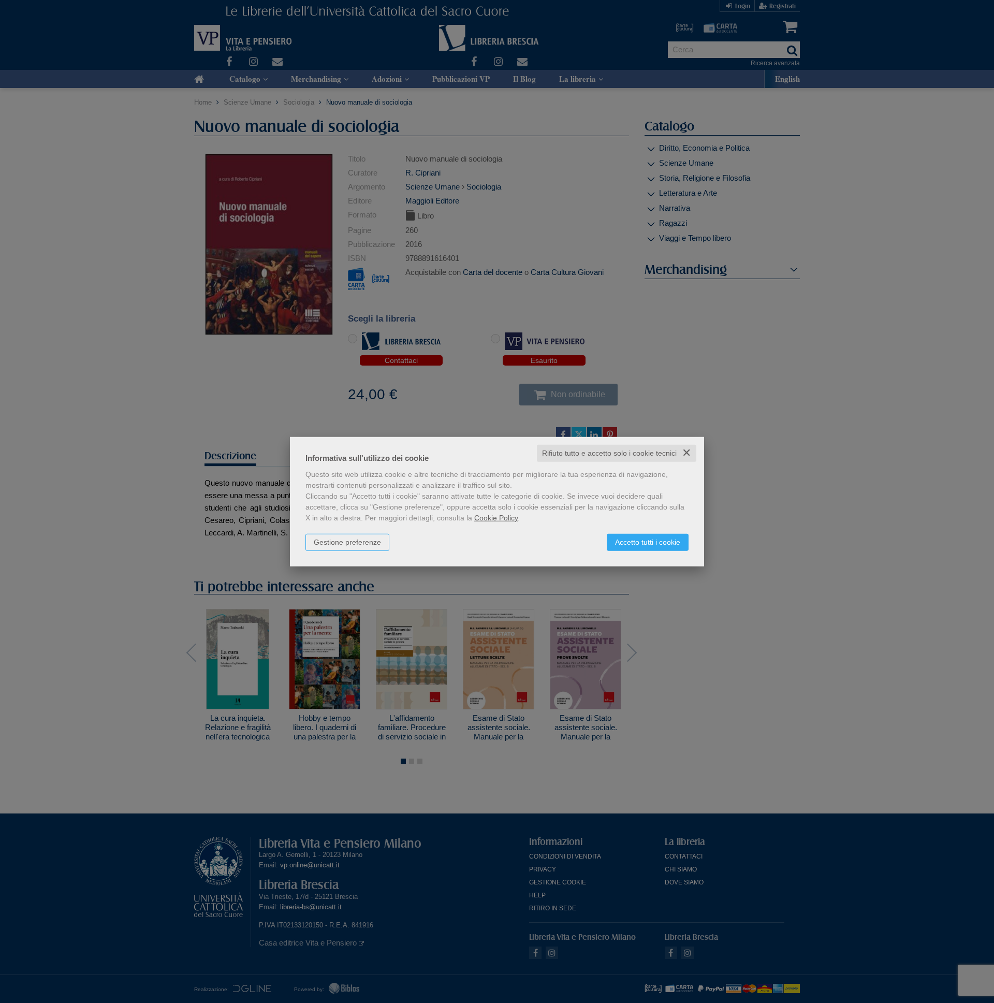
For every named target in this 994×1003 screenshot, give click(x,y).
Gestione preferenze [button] (347, 542)
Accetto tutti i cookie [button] (647, 542)
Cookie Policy (496, 518)
